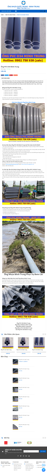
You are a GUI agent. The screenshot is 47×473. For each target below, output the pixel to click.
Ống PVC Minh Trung (10, 14)
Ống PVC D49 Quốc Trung (24, 396)
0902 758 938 (23, 8)
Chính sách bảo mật (41, 467)
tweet (7, 75)
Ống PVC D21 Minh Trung (6, 349)
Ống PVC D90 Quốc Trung (24, 424)
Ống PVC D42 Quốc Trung (24, 387)
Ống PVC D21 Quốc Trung (24, 359)
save (11, 75)
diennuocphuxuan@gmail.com (27, 164)
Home (2, 14)
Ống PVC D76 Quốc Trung (24, 415)
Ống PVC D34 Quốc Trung (24, 378)
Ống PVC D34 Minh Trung (37, 349)
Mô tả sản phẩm (5, 78)
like (2, 75)
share (16, 75)
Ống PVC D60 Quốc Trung (24, 406)
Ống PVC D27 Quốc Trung (24, 368)
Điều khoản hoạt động (41, 465)
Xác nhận (43, 451)
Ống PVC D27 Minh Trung (22, 349)
